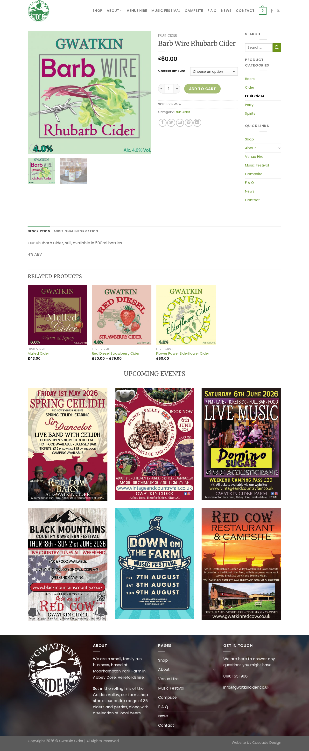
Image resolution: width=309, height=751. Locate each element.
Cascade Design (266, 742)
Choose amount (171, 71)
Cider (249, 87)
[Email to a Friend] (180, 123)
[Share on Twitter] (171, 123)
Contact (245, 10)
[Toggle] (279, 148)
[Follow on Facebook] (272, 11)
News (226, 10)
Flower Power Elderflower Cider (182, 353)
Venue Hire (137, 10)
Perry (249, 104)
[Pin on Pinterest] (189, 123)
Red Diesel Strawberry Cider (116, 353)
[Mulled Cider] (57, 315)
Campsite (194, 10)
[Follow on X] (278, 11)
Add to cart (202, 88)
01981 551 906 (235, 676)
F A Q (212, 10)
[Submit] (277, 47)
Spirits (250, 113)
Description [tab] (39, 231)
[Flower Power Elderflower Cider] (186, 315)
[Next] (142, 92)
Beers (250, 78)
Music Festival (165, 10)
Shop (97, 10)
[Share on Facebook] (163, 123)
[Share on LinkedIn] (197, 123)
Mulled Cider (38, 353)
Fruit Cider (167, 35)
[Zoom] (34, 148)
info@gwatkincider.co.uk (246, 687)
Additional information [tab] (76, 231)
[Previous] (36, 92)
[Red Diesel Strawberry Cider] (122, 315)
